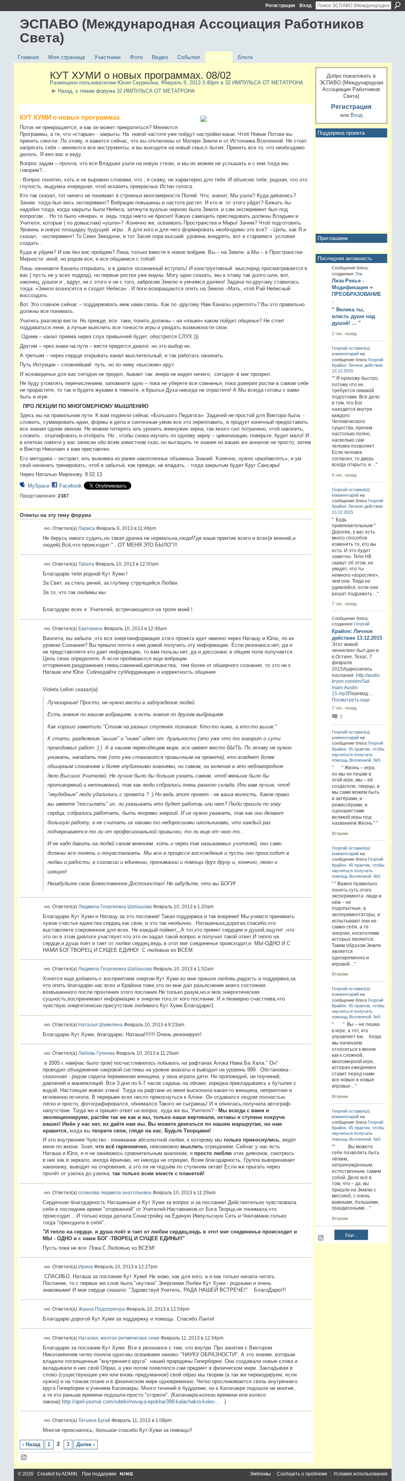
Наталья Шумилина (100, 1024)
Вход (305, 5)
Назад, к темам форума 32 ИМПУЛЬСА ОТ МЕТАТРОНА (126, 91)
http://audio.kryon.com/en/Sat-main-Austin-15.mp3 (356, 685)
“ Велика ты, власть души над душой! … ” (353, 316)
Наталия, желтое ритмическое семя (118, 1337)
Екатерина (90, 628)
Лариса (86, 528)
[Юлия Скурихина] (32, 92)
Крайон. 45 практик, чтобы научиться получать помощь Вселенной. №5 (358, 754)
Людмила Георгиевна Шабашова (115, 906)
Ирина (85, 1266)
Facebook (70, 486)
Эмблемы (260, 1474)
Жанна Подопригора (101, 1309)
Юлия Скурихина (137, 83)
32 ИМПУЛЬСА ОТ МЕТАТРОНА (264, 83)
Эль (359, 273)
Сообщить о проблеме (302, 1474)
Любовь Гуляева (96, 1053)
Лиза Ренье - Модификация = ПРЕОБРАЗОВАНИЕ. (356, 291)
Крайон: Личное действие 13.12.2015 (357, 634)
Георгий (339, 348)
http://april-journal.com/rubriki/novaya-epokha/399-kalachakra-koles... (141, 1402)
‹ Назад (31, 1444)
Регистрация (280, 5)
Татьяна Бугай (94, 1420)
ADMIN (69, 1474)
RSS (24, 1457)
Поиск (397, 5)
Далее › (85, 1444)
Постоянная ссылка (47, 528)
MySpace (38, 486)
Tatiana (86, 564)
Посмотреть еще (351, 700)
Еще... (351, 1235)
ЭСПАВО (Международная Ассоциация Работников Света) (192, 30)
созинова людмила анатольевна (114, 1192)
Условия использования (360, 1474)
